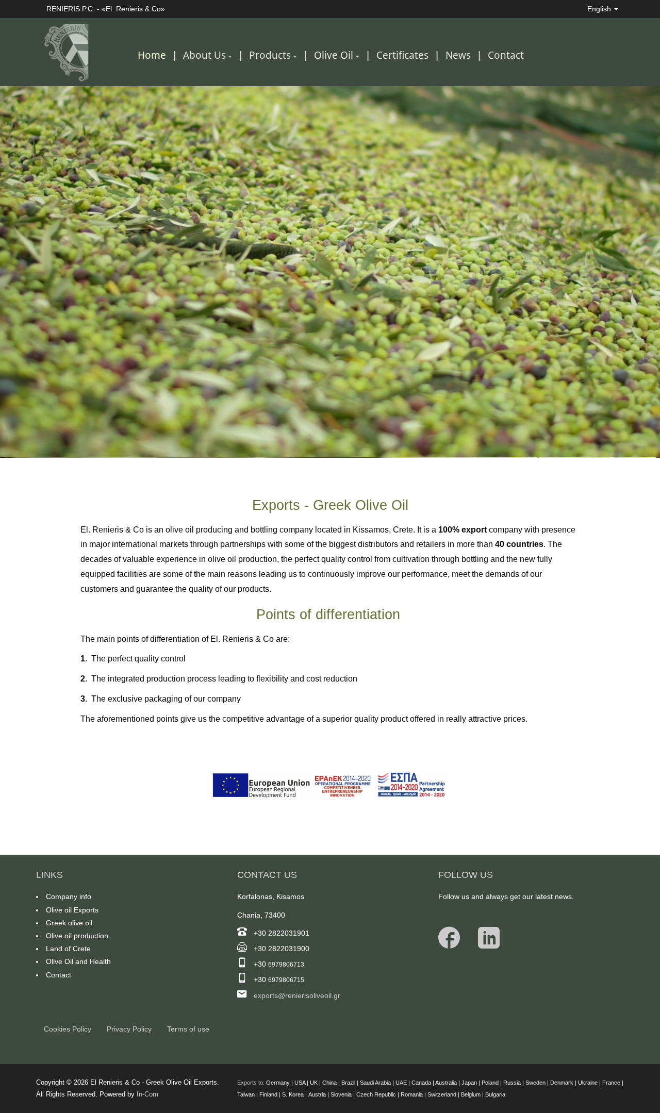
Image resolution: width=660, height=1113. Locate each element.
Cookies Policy (67, 1029)
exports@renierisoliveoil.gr (297, 995)
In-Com (147, 1094)
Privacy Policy (129, 1029)
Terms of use (188, 1029)
